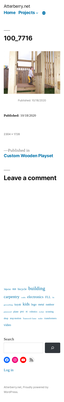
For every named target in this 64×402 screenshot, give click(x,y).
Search (9, 339)
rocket (41, 312)
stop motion (15, 318)
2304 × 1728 (12, 134)
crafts (23, 297)
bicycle (22, 289)
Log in (8, 370)
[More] (44, 13)
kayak (18, 304)
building (36, 288)
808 (14, 289)
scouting (50, 311)
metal (41, 304)
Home (10, 12)
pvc (22, 311)
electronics (35, 297)
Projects (26, 12)
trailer (40, 318)
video (7, 325)
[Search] (52, 348)
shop (6, 318)
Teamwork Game (29, 318)
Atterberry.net (17, 6)
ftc (53, 297)
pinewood (8, 312)
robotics (33, 311)
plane (15, 311)
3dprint (7, 289)
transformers (50, 318)
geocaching (8, 305)
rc (27, 311)
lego (34, 304)
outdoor (50, 304)
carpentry (11, 296)
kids (26, 304)
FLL (48, 297)
